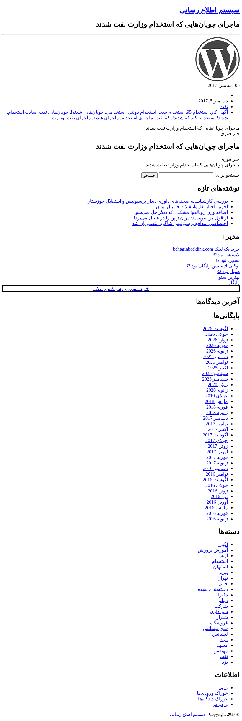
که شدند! (181, 117)
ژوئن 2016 (218, 490)
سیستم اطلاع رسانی (210, 10)
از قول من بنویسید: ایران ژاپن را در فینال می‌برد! (181, 217)
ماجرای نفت (79, 117)
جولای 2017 (216, 440)
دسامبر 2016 (215, 468)
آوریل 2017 (217, 451)
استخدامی (115, 112)
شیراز (222, 617)
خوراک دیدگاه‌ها (213, 698)
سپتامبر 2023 (215, 378)
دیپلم (223, 600)
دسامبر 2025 (215, 356)
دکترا (223, 594)
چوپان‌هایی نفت (53, 112)
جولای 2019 (216, 395)
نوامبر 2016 (217, 474)
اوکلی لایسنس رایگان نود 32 (213, 265)
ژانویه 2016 (217, 518)
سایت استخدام (22, 112)
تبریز (223, 572)
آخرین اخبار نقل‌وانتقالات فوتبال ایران (192, 206)
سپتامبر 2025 (215, 373)
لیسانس (220, 633)
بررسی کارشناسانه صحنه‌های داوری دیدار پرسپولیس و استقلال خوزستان (157, 201)
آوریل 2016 (217, 502)
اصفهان (220, 566)
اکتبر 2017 (218, 429)
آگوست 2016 (215, 479)
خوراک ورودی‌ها (212, 693)
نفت (224, 106)
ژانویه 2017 (217, 462)
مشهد (222, 645)
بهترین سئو (229, 277)
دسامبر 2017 (215, 418)
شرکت (221, 605)
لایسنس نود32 (226, 254)
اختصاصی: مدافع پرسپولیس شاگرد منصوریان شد (180, 223)
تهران (222, 578)
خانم (223, 583)
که (194, 117)
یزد (225, 661)
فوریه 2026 (217, 345)
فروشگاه (219, 622)
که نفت (163, 117)
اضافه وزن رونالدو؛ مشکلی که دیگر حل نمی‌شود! (180, 212)
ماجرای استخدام (137, 117)
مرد (224, 639)
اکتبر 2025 (218, 367)
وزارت (58, 117)
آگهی (223, 544)
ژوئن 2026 (218, 339)
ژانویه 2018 (217, 412)
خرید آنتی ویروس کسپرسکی (121, 288)
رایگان (233, 282)
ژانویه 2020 (217, 390)
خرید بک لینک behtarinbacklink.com (206, 249)
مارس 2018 (216, 401)
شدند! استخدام (214, 117)
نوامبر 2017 (217, 423)
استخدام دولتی (142, 112)
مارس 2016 (216, 507)
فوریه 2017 (217, 457)
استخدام (220, 561)
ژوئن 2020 (218, 384)
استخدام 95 (198, 112)
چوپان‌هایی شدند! (87, 112)
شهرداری (219, 611)
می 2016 (219, 496)
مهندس (220, 650)
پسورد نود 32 (227, 260)
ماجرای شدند (106, 117)
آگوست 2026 (215, 328)
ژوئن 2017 (218, 446)
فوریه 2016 (217, 513)
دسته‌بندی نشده (213, 589)
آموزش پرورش (213, 550)
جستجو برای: (227, 175)
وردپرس (219, 704)
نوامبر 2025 (217, 362)
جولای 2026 (216, 334)
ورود (223, 687)
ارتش (222, 555)
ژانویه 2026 (217, 350)
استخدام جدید (171, 112)
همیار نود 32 (228, 271)
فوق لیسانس (215, 628)
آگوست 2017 (215, 434)
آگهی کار (219, 112)
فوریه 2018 (217, 406)
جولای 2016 (216, 485)
